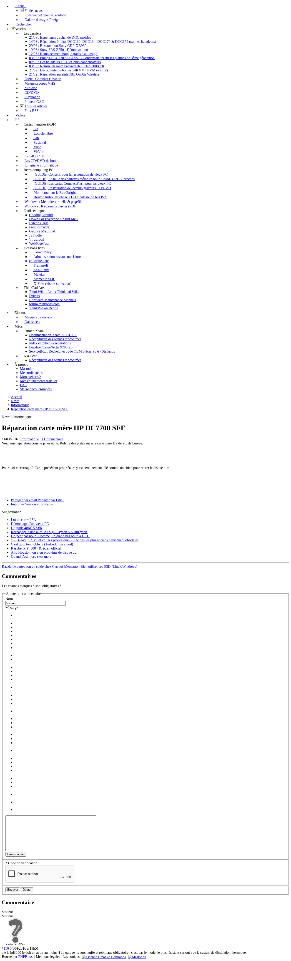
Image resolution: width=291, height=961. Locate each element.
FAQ (23, 385)
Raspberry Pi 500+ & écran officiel (36, 548)
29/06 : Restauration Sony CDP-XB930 (57, 46)
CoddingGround (41, 215)
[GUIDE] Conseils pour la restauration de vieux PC (70, 174)
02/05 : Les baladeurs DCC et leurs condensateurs (65, 62)
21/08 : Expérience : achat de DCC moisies (60, 37)
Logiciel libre (43, 133)
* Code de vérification (21, 863)
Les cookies (71, 956)
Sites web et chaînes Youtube (45, 15)
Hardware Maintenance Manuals (52, 300)
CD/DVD (31, 92)
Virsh (37, 147)
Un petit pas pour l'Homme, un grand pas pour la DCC (50, 536)
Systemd (39, 142)
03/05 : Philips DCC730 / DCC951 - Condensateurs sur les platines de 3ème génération (92, 58)
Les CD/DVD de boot (40, 161)
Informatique (29, 439)
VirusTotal (36, 239)
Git (35, 129)
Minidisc (30, 88)
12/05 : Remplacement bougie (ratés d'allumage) (63, 54)
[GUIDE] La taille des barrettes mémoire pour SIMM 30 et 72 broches (84, 179)
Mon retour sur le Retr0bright (54, 192)
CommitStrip (42, 252)
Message (11, 608)
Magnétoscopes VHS (39, 83)
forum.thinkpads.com (44, 304)
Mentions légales (48, 956)
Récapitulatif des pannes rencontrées (55, 339)
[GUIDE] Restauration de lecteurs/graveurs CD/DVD (72, 188)
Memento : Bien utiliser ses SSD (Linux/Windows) (100, 566)
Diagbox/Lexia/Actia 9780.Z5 (51, 347)
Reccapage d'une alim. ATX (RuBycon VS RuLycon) (49, 532)
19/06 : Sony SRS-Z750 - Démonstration (58, 50)
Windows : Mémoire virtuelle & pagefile (53, 202)
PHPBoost (25, 956)
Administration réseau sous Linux (57, 257)
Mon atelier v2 (30, 377)
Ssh (36, 138)
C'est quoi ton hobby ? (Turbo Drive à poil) (42, 544)
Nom (9, 599)
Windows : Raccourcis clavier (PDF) (50, 206)
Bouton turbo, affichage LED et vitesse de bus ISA (70, 197)
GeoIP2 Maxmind (42, 231)
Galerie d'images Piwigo (42, 20)
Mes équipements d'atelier (38, 381)
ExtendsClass (38, 223)
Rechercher (23, 24)
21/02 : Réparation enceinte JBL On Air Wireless (64, 74)
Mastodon (27, 369)
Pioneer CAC (34, 101)
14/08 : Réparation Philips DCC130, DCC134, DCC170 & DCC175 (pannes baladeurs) (92, 41)
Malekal (39, 274)
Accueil (20, 6)
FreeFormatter (39, 227)
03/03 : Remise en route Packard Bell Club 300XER (66, 66)
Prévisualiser (15, 854)
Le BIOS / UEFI (36, 156)
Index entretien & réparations (50, 343)
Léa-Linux (41, 270)
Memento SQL (44, 279)
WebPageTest (39, 243)
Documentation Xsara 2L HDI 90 (53, 335)
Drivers (34, 296)
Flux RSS (31, 111)
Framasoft (40, 265)
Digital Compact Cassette (42, 79)
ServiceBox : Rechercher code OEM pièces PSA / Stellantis (72, 351)
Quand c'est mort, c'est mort (31, 556)
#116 (5, 948)
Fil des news (33, 11)
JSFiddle (35, 235)
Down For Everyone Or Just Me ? (53, 219)
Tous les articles (35, 106)
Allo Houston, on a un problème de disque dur (44, 552)
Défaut (27, 889)
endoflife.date (39, 261)
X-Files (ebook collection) (52, 283)
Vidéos (20, 115)
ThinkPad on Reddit (43, 308)
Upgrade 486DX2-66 (26, 528)
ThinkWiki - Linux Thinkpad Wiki (54, 292)
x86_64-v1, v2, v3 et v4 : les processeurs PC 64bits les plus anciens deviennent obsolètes (74, 540)
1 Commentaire (52, 439)
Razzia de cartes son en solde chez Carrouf (32, 566)
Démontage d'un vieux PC (30, 524)
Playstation (32, 97)
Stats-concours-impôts (36, 389)
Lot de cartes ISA (23, 520)
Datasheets (32, 322)
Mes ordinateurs (31, 373)
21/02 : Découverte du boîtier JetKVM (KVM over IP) (68, 70)
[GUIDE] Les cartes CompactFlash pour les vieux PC (72, 183)
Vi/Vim (38, 152)
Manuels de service (38, 317)
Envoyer (12, 889)
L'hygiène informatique (41, 165)
